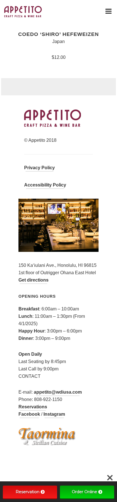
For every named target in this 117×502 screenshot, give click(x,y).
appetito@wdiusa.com (58, 392)
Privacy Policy (39, 167)
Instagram (54, 414)
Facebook (29, 414)
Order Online (84, 491)
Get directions (33, 280)
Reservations (32, 406)
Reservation (27, 491)
